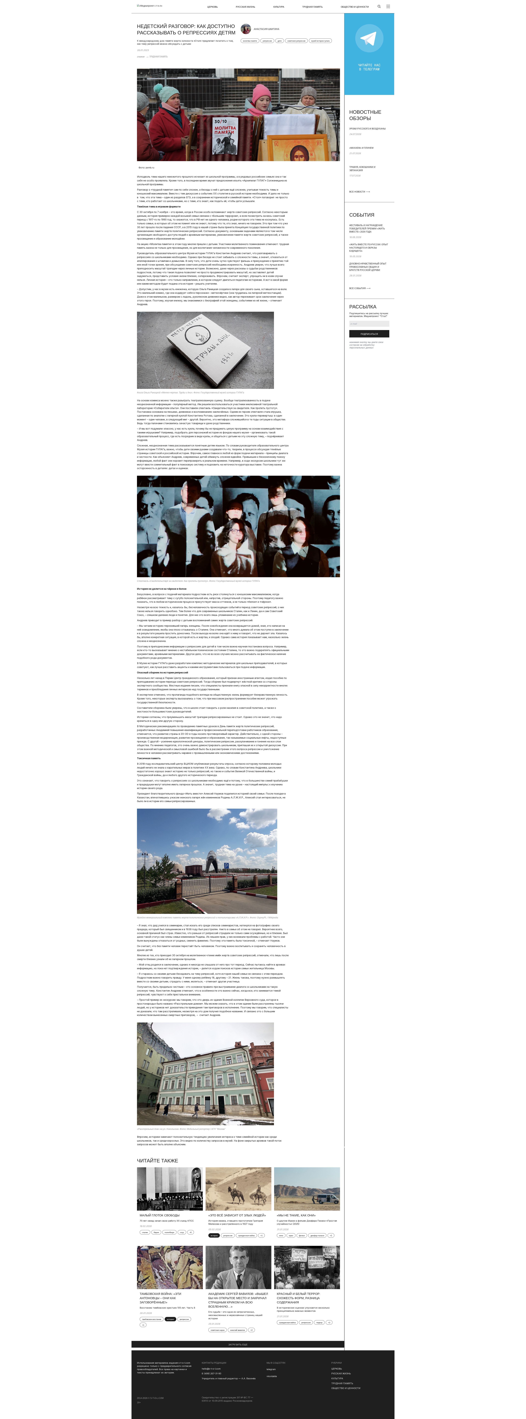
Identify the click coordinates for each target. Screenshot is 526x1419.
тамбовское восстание (151, 1319)
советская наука (218, 1330)
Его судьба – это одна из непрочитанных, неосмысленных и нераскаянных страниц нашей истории (235, 1315)
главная (141, 56)
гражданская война (246, 1235)
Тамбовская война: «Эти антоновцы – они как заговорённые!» (160, 1298)
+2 (331, 1235)
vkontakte (272, 1376)
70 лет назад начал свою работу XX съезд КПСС (167, 1220)
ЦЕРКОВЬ (212, 7)
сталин (145, 1232)
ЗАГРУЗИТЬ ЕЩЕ (238, 1345)
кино (281, 1235)
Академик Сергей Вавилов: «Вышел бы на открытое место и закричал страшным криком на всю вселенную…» (238, 1300)
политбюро (169, 1232)
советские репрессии (296, 41)
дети (280, 41)
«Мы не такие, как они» (296, 1215)
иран (291, 1235)
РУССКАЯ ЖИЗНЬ (245, 7)
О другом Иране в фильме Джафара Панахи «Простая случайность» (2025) (307, 1222)
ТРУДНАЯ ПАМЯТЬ (312, 7)
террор (319, 1322)
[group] (369, 136)
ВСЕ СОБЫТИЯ (357, 288)
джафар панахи (317, 1235)
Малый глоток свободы (159, 1215)
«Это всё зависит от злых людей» (237, 1215)
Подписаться (369, 334)
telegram (271, 1369)
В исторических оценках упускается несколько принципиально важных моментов (303, 1309)
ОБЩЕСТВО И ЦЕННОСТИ (355, 7)
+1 (261, 1235)
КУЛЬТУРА (278, 7)
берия (156, 1232)
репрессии (267, 41)
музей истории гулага (320, 41)
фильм (302, 1235)
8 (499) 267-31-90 (211, 1373)
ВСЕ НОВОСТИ (357, 192)
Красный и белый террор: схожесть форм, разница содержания (298, 1298)
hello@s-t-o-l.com (211, 1368)
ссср (182, 1232)
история (214, 1235)
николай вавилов (237, 1330)
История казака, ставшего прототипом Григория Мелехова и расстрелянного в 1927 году (235, 1222)
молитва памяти (250, 41)
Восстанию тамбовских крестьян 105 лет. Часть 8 (167, 1307)
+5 (191, 1232)
